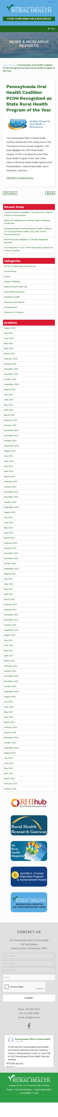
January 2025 (10, 425)
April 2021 (8, 656)
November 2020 (11, 681)
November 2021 (11, 620)
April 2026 (8, 348)
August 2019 (9, 753)
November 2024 (11, 435)
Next (49, 193)
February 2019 (10, 783)
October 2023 (10, 502)
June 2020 (9, 707)
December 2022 (11, 553)
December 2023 (11, 492)
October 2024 (10, 441)
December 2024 (11, 430)
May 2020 (8, 712)
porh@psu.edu (32, 1017)
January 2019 (10, 789)
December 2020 (11, 676)
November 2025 (11, 374)
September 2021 (11, 630)
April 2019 (8, 773)
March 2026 (9, 354)
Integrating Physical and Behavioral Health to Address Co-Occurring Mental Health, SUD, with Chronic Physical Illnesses (28, 231)
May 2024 (8, 466)
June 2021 (9, 645)
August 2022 (9, 574)
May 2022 (8, 589)
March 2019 (9, 778)
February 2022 (10, 604)
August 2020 (9, 697)
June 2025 (9, 400)
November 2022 (11, 558)
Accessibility (25, 1093)
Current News (10, 271)
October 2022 (10, 563)
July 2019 (8, 758)
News (12, 65)
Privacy (9, 1089)
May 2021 (8, 650)
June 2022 (9, 584)
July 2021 (8, 640)
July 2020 (8, 702)
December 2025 (11, 369)
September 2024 (11, 446)
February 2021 (10, 666)
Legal (36, 1093)
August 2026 (9, 328)
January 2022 (10, 610)
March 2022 (9, 599)
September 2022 (11, 569)
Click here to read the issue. (20, 178)
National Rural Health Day (15, 287)
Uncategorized (10, 307)
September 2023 (11, 507)
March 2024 (9, 476)
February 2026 (10, 359)
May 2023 (8, 528)
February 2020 (10, 727)
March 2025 (9, 415)
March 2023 (9, 538)
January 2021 (10, 671)
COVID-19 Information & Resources (29, 19)
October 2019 (10, 743)
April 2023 (8, 533)
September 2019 (11, 748)
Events (7, 276)
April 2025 (8, 410)
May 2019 (8, 768)
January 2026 (10, 364)
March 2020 (9, 722)
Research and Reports (14, 302)
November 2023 (11, 497)
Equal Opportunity (43, 1089)
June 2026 (9, 338)
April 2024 (8, 471)
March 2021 (9, 661)
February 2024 (10, 481)
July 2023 (8, 517)
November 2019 (11, 737)
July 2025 (8, 394)
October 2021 (10, 625)
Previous (11, 193)
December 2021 (11, 615)
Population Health (12, 297)
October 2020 (10, 686)
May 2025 (8, 405)
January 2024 (10, 487)
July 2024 (8, 456)
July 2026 (8, 333)
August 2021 (9, 635)
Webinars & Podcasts (14, 312)
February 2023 (10, 543)
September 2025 (11, 384)
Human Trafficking (12, 281)
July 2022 (8, 579)
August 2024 (9, 451)
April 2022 (8, 594)
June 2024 (9, 461)
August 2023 (9, 512)
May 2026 (8, 343)
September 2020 (11, 691)
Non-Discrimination (23, 1089)
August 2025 (9, 389)
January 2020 (10, 732)
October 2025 (10, 379)
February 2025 (10, 420)
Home (5, 65)
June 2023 (9, 522)
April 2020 (8, 717)
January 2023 (10, 548)
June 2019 (9, 763)
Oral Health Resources (14, 292)
